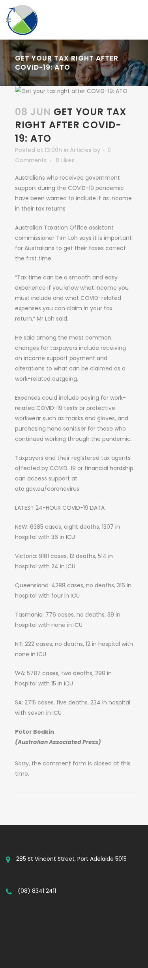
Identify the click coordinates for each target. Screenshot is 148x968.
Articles (81, 150)
